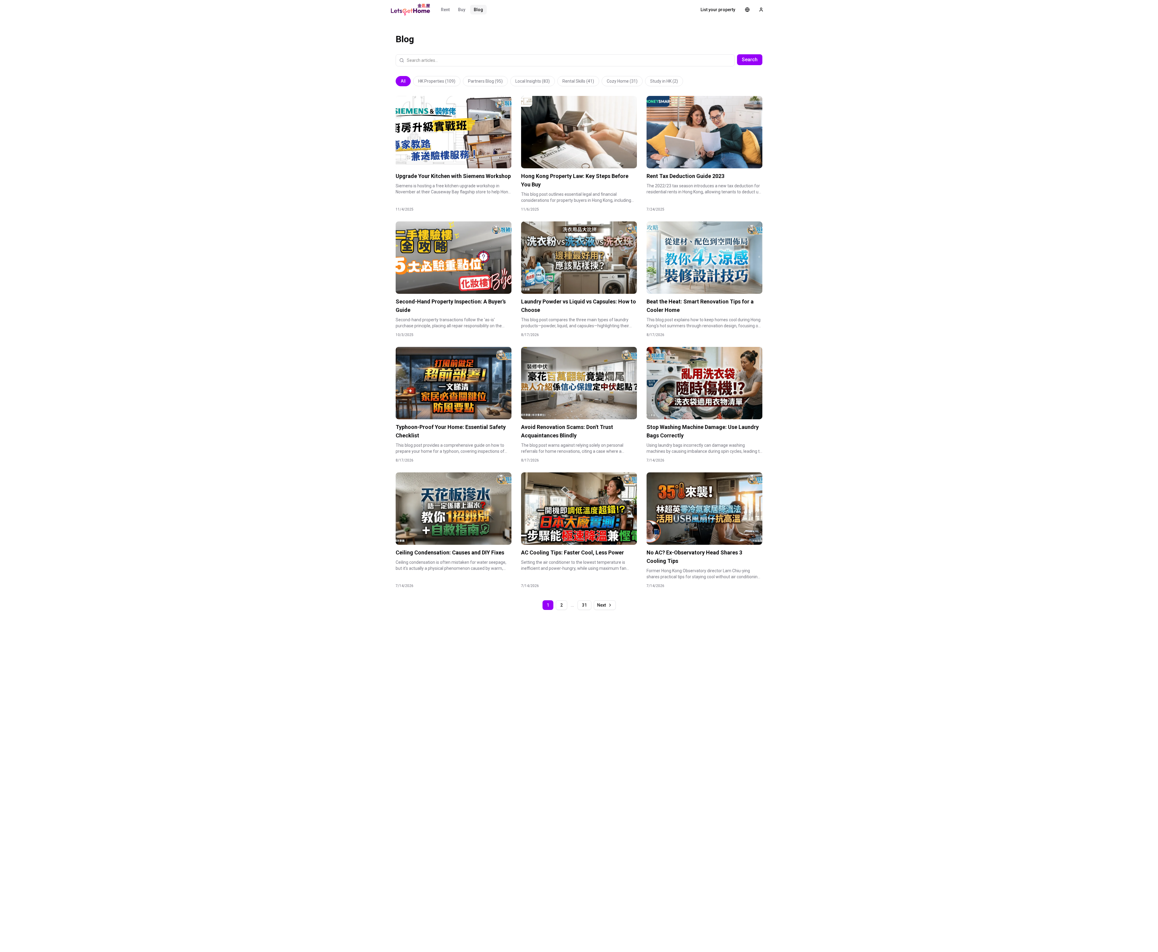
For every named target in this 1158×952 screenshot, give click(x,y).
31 (584, 605)
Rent (445, 9)
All (403, 81)
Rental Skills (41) (578, 81)
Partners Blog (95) (485, 81)
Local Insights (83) (532, 81)
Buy (461, 9)
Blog (478, 9)
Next (601, 605)
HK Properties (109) (436, 81)
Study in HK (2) (664, 81)
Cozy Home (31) (622, 81)
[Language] (747, 9)
